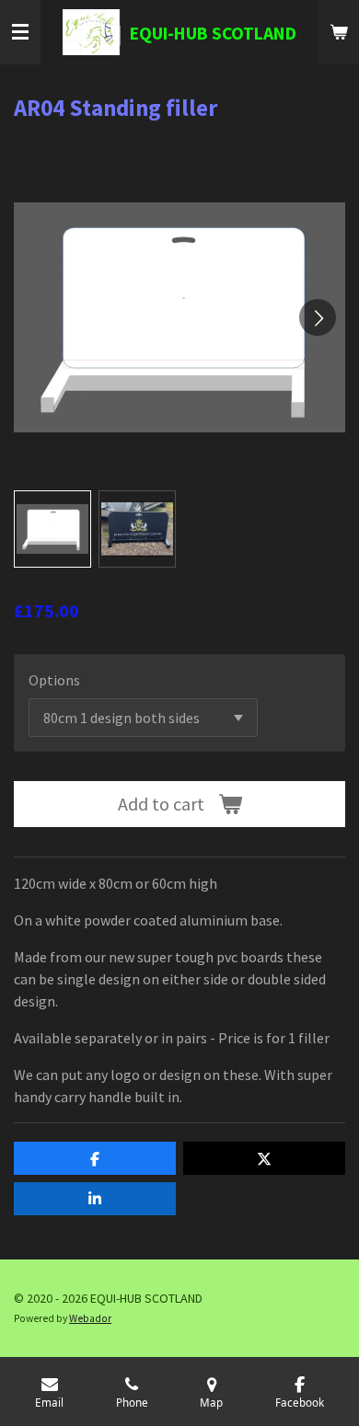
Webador (90, 1318)
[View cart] (338, 32)
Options (54, 680)
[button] (52, 529)
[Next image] (317, 317)
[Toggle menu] (20, 32)
